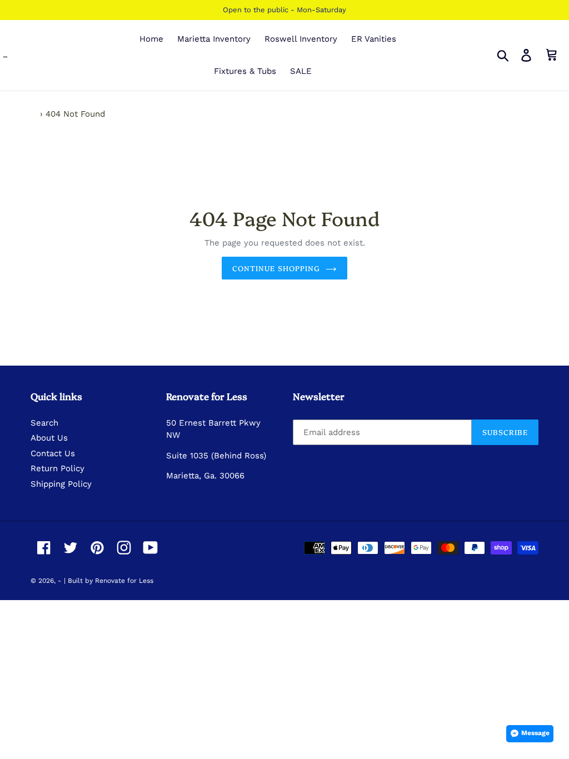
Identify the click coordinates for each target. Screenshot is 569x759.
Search (44, 423)
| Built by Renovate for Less (108, 581)
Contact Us (53, 453)
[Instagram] (124, 548)
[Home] (34, 114)
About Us (49, 438)
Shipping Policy (61, 484)
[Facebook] (44, 548)
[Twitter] (70, 548)
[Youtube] (150, 548)
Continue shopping (276, 268)
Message (535, 733)
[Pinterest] (97, 548)
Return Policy (57, 468)
